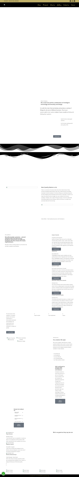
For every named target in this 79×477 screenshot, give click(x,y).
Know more (56, 249)
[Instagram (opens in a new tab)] (72, 1)
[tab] (19, 412)
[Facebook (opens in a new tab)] (70, 1)
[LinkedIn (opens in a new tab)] (74, 1)
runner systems (51, 112)
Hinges (60, 112)
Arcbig (48, 475)
